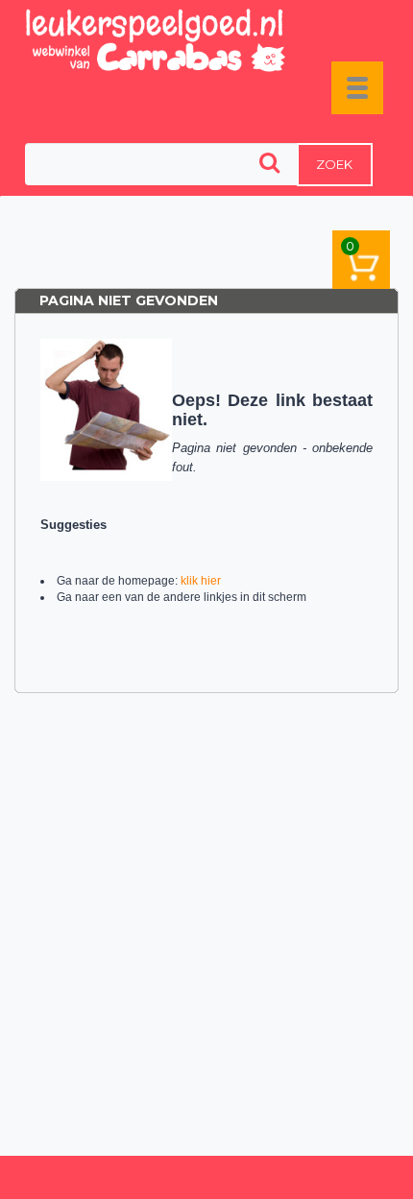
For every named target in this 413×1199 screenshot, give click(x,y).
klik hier (201, 581)
